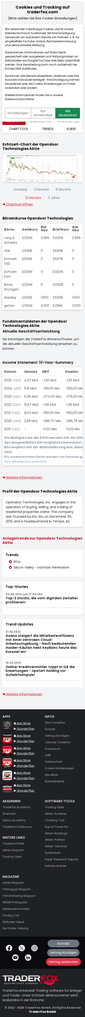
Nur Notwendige (43, 113)
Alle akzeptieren (67, 113)
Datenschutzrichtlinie (19, 99)
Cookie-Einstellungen (47, 84)
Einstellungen (18, 113)
